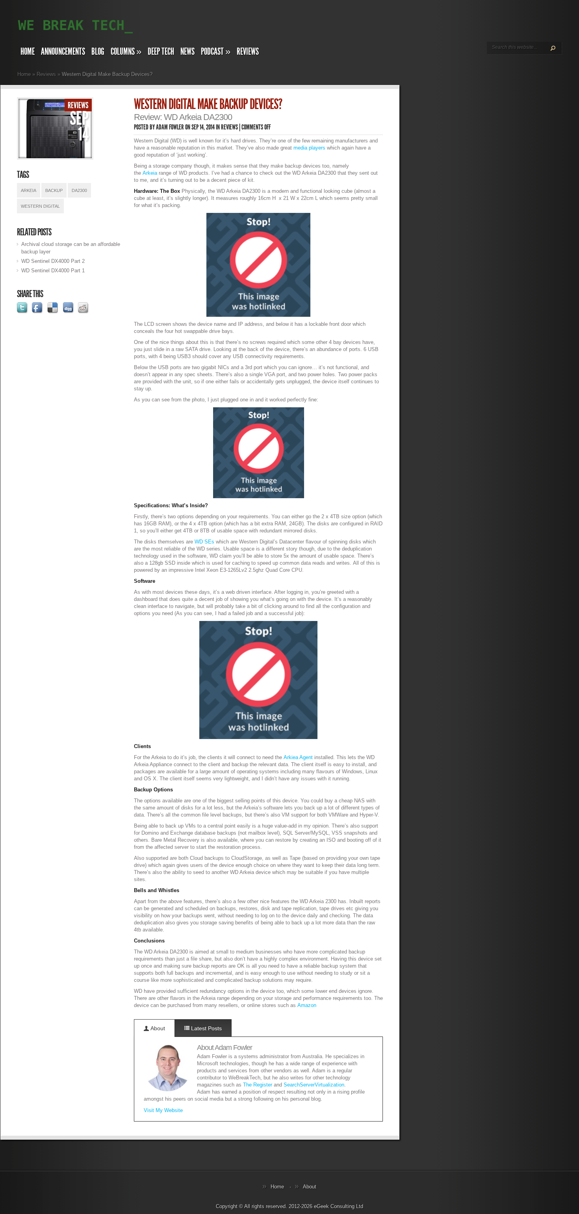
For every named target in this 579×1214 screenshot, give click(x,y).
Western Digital (40, 206)
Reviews (248, 51)
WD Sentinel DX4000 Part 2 (53, 261)
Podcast (215, 51)
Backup (54, 190)
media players (309, 148)
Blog (97, 51)
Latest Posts (205, 1028)
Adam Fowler (170, 127)
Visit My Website (163, 1110)
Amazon (306, 1005)
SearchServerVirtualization (314, 1085)
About (157, 1028)
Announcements (63, 51)
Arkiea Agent (298, 757)
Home (27, 51)
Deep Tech (161, 51)
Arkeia (28, 190)
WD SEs (204, 542)
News (187, 51)
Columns (126, 51)
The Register (257, 1085)
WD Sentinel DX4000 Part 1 (53, 270)
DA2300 (79, 190)
